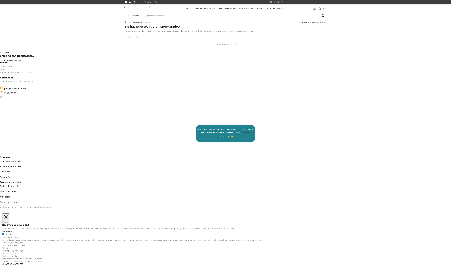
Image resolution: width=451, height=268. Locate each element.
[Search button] (323, 15)
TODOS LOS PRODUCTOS (196, 8)
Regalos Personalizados (222, 8)
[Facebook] (126, 2)
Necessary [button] (7, 231)
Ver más (246, 132)
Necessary (9, 234)
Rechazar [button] (231, 136)
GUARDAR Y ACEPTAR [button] (12, 264)
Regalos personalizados (11, 161)
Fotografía (256, 8)
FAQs (279, 8)
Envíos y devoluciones (10, 202)
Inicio (127, 22)
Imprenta (243, 8)
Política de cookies (8, 191)
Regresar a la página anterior (312, 22)
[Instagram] (130, 2)
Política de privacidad (10, 186)
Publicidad (5, 172)
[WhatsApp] (134, 2)
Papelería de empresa (10, 166)
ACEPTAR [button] (221, 136)
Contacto (270, 8)
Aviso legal (5, 197)
